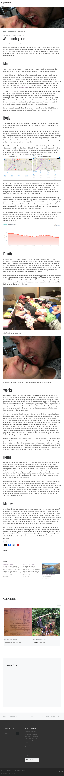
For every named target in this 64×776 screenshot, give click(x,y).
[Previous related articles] (55, 604)
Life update (11, 31)
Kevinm (7, 43)
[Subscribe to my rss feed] (56, 771)
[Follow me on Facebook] (62, 771)
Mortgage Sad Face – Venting (13, 642)
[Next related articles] (59, 604)
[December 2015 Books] (32, 570)
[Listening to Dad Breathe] (51, 568)
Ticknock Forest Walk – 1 (40, 642)
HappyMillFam (10, 770)
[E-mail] (59, 771)
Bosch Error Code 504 (30, 731)
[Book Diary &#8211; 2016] (13, 570)
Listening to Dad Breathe (48, 574)
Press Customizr (12, 773)
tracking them (23, 87)
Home (4, 31)
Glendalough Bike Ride (31, 734)
